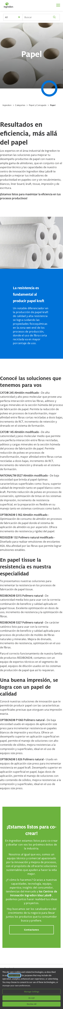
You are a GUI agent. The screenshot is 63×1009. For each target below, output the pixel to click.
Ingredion (7, 105)
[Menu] (58, 5)
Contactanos (31, 929)
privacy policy (14, 975)
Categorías (20, 105)
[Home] (8, 8)
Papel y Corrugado (37, 105)
